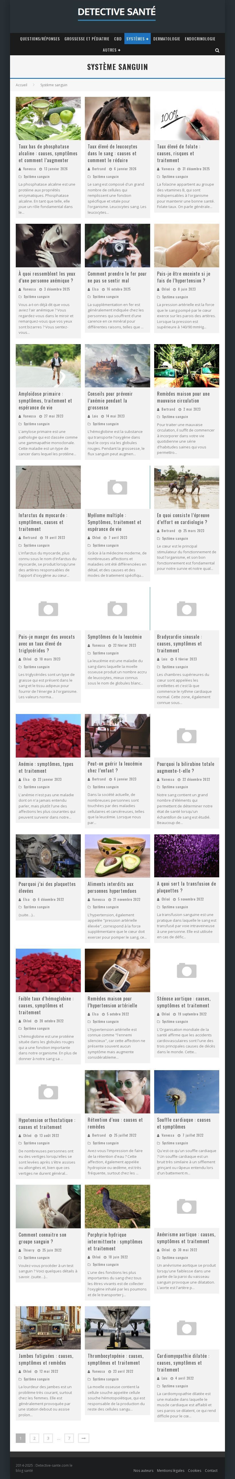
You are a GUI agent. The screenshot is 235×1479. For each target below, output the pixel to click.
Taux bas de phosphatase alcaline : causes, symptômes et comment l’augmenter (48, 153)
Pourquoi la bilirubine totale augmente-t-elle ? (185, 767)
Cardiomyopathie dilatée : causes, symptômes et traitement (183, 1362)
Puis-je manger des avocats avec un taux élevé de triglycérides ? (47, 643)
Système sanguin (37, 176)
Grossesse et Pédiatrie (86, 39)
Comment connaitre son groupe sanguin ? (42, 1238)
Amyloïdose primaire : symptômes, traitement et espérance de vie (45, 400)
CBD (118, 39)
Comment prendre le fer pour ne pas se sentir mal (117, 277)
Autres (110, 50)
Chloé (166, 289)
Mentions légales (170, 1470)
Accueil (21, 85)
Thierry (28, 1250)
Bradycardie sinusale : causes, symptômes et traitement (179, 643)
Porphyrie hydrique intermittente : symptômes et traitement (115, 1241)
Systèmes (135, 39)
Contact (211, 1470)
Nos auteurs (143, 1470)
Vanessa (29, 168)
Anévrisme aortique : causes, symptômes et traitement (186, 1238)
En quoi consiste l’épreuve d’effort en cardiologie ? (183, 518)
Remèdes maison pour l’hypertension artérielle (112, 1002)
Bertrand (99, 168)
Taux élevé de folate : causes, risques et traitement (178, 153)
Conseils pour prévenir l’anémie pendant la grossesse (110, 400)
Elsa (95, 289)
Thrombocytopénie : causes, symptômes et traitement (116, 1359)
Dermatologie (166, 39)
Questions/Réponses (40, 39)
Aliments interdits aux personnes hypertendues (112, 887)
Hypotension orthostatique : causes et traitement (47, 1123)
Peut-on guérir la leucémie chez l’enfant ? (115, 767)
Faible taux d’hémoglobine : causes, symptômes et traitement (46, 1005)
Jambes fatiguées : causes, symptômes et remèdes (46, 1359)
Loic (95, 416)
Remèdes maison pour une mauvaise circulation (183, 397)
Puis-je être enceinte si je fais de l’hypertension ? (183, 277)
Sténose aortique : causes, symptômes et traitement (184, 1002)
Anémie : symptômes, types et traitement (46, 767)
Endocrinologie (200, 39)
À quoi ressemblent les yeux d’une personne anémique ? (47, 277)
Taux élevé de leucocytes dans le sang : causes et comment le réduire (113, 153)
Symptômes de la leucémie (115, 636)
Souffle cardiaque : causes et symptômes (184, 1123)
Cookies (194, 1470)
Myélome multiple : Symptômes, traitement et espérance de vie (115, 522)
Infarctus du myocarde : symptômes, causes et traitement (43, 522)
